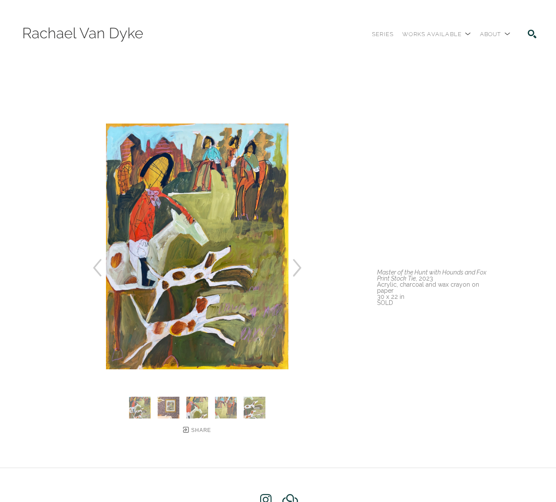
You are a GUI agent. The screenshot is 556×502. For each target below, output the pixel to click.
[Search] (532, 34)
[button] (436, 34)
